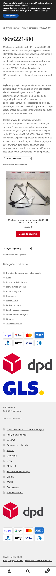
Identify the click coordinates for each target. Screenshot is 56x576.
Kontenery (11, 296)
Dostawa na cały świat (17, 445)
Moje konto (12, 455)
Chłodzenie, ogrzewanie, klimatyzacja (23, 273)
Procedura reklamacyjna (18, 471)
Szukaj (28, 571)
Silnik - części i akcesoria (17, 309)
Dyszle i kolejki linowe (16, 282)
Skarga (10, 476)
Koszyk (43, 569)
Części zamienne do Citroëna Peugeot (25, 429)
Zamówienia (13, 487)
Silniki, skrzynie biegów (17, 314)
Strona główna (12, 27)
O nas (9, 460)
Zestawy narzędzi (14, 323)
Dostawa (11, 439)
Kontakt (10, 450)
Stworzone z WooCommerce (38, 560)
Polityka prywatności (17, 434)
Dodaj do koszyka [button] (28, 233)
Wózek (10, 481)
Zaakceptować (10, 16)
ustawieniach (38, 10)
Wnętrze (10, 319)
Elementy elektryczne (16, 286)
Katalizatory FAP (13, 291)
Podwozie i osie (13, 305)
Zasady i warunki (15, 492)
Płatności (11, 466)
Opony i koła (12, 300)
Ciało (8, 277)
